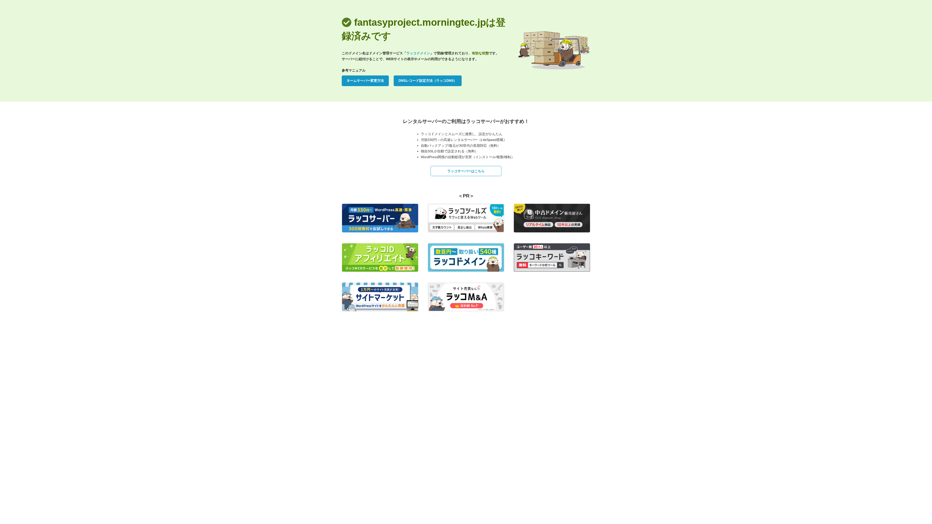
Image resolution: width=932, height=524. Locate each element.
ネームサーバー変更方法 (365, 80)
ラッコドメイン (418, 53)
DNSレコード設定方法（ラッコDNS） (428, 80)
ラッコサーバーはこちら (466, 171)
